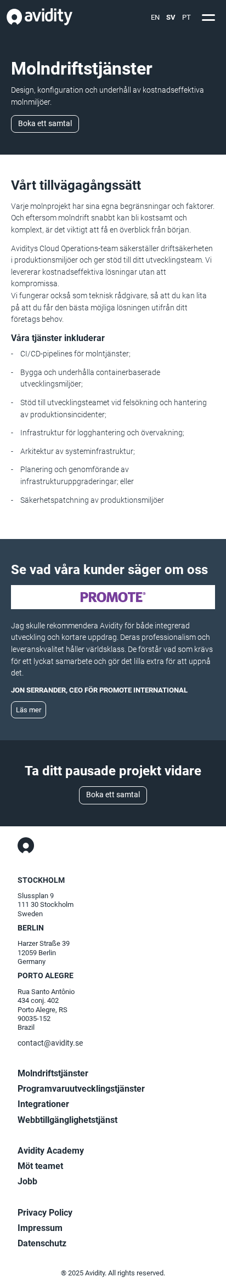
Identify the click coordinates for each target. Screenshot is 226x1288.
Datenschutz (42, 1243)
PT (186, 17)
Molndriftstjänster (53, 1073)
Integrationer (43, 1104)
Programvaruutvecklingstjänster (81, 1088)
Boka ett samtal (45, 123)
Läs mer (28, 710)
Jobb (27, 1181)
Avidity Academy (51, 1150)
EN (155, 17)
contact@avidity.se (50, 1043)
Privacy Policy (45, 1212)
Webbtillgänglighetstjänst (67, 1120)
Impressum (40, 1228)
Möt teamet (40, 1166)
